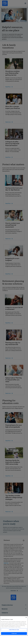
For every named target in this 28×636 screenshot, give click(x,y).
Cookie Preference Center (14, 629)
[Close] (26, 617)
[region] (14, 626)
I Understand (14, 633)
